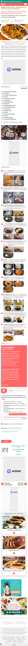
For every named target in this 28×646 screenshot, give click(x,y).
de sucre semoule (8, 117)
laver (15, 170)
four (12, 225)
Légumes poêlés (17, 56)
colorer (22, 208)
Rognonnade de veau (14, 550)
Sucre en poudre (22, 51)
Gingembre (12, 49)
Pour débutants (4, 47)
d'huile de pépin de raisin (10, 91)
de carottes (8, 108)
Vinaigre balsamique (5, 53)
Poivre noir (3, 51)
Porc (7, 51)
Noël (12, 46)
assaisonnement (17, 327)
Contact (17, 636)
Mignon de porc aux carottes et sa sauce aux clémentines (13, 8)
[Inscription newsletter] (14, 606)
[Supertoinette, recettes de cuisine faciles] (3, 4)
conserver (12, 351)
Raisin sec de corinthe (13, 51)
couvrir (10, 278)
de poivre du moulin (10, 98)
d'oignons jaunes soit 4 (10, 105)
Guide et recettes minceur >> (12, 1)
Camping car (14, 53)
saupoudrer (16, 225)
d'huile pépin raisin (8, 102)
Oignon (20, 49)
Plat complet (6, 56)
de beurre (6, 93)
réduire (11, 297)
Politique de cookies (21, 639)
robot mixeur (13, 189)
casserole (17, 294)
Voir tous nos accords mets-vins (17, 414)
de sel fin (6, 96)
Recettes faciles (7, 622)
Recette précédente (8, 484)
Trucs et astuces (21, 623)
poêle (4, 208)
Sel (22, 47)
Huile (17, 49)
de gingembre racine (10, 107)
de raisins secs (7, 110)
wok (8, 260)
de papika (7, 100)
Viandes (12, 56)
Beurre (24, 47)
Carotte (2, 49)
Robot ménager (20, 53)
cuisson (13, 316)
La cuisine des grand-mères (15, 47)
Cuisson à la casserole (14, 54)
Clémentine (7, 49)
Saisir (4, 224)
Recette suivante (21, 484)
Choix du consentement (18, 642)
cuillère (5, 314)
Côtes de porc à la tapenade (14, 530)
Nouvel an (22, 46)
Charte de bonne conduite (9, 639)
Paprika (24, 49)
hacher (18, 189)
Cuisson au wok (7, 46)
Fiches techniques (9, 623)
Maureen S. (7, 343)
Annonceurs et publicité (8, 636)
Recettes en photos (10, 7)
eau (21, 170)
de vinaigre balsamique (10, 119)
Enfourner (5, 244)
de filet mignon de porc (11, 95)
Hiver (26, 46)
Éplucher (5, 170)
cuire (14, 278)
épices (14, 242)
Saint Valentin (16, 46)
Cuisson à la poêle (5, 54)
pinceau (5, 242)
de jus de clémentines (9, 114)
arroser (23, 327)
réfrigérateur (5, 353)
